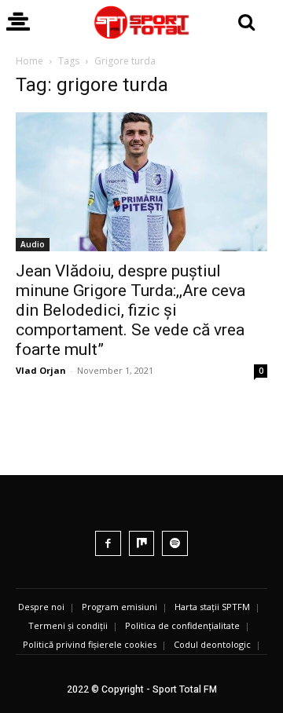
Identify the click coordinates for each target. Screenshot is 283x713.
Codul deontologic (212, 644)
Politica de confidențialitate (182, 625)
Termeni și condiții (68, 625)
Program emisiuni (119, 606)
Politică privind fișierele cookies (89, 644)
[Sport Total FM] (141, 22)
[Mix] (142, 544)
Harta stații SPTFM (212, 606)
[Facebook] (108, 544)
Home (29, 61)
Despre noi (41, 606)
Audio (32, 244)
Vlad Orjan (41, 370)
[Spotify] (175, 544)
